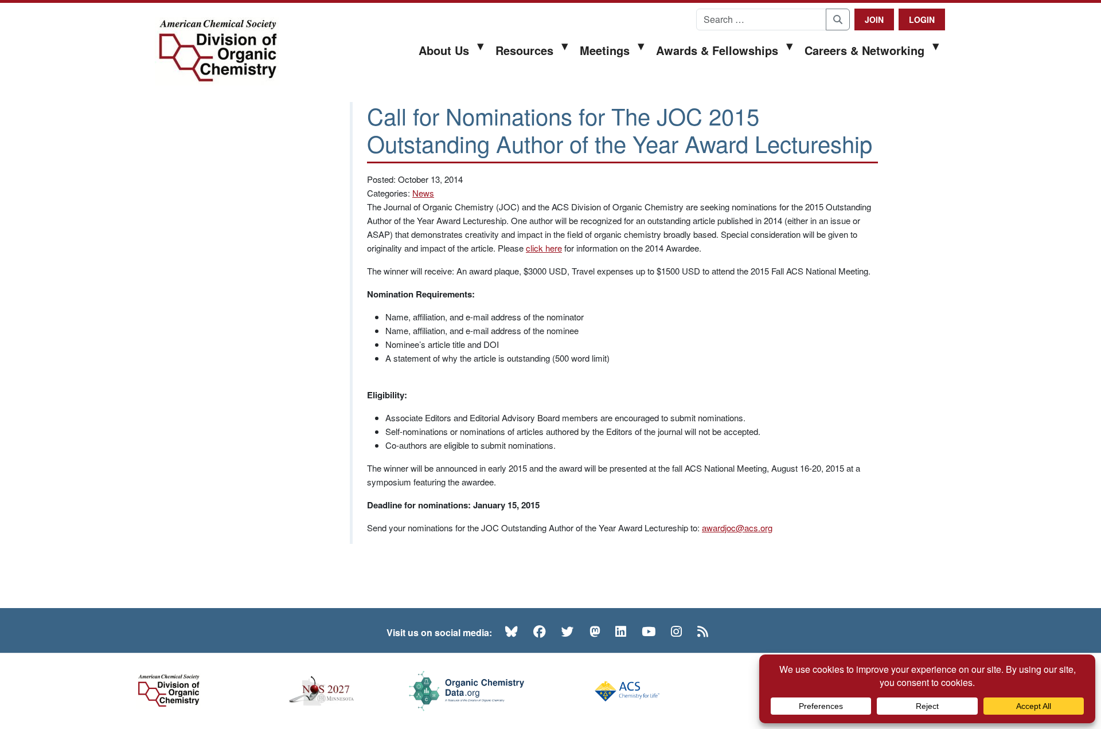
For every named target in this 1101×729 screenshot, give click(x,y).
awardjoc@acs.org (737, 528)
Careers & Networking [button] (864, 50)
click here (544, 248)
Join (874, 19)
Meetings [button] (605, 50)
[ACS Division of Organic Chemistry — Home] (217, 51)
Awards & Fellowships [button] (717, 50)
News (423, 193)
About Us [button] (444, 50)
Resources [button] (524, 50)
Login (922, 19)
